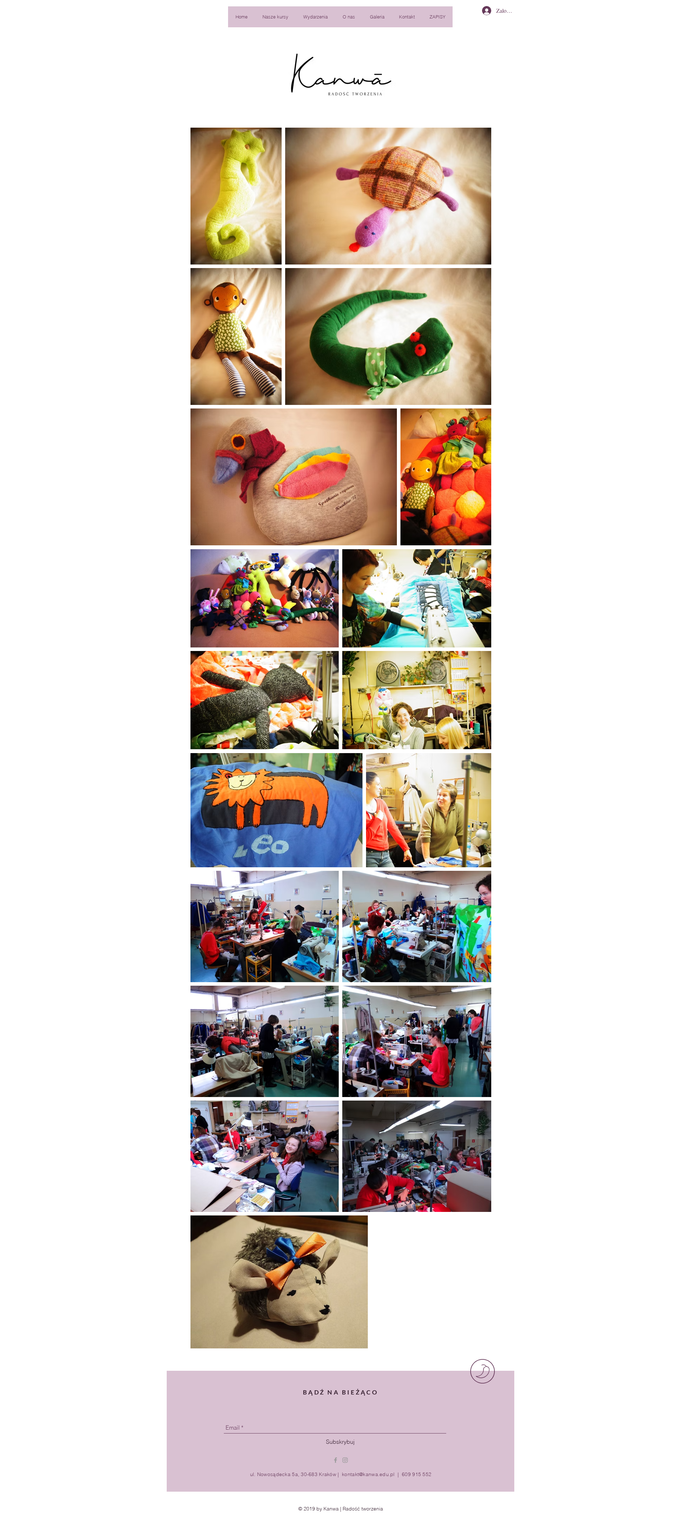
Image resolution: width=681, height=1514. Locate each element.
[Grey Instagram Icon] (345, 1460)
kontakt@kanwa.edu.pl (368, 1474)
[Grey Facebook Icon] (335, 1460)
